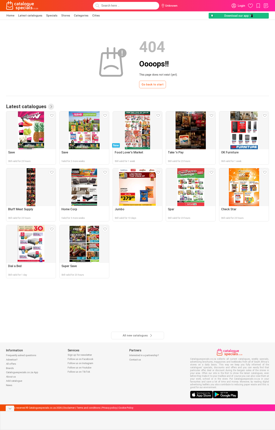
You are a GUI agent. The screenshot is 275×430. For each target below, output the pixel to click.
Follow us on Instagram (80, 363)
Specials (51, 15)
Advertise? (12, 359)
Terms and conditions (88, 407)
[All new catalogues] (51, 107)
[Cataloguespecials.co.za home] (22, 5)
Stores (65, 15)
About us (11, 376)
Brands (10, 368)
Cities (96, 15)
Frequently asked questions (21, 355)
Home (10, 15)
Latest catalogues (30, 15)
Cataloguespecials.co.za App (22, 372)
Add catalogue (14, 380)
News (9, 385)
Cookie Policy (126, 407)
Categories (81, 15)
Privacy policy (109, 407)
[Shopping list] (266, 6)
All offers (11, 363)
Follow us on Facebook (80, 359)
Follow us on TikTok (79, 371)
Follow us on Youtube (79, 367)
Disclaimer (69, 407)
